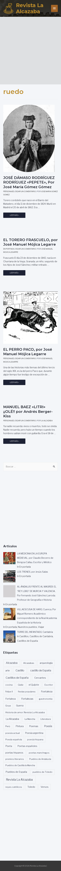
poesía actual (12, 733)
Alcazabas (28, 663)
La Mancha (30, 719)
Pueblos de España (16, 771)
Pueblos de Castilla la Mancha (20, 765)
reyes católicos (13, 787)
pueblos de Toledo (42, 772)
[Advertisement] (30, 49)
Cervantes (40, 677)
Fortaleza (11, 699)
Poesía (48, 726)
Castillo (20, 670)
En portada (8, 249)
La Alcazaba (12, 718)
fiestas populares (26, 691)
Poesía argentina (34, 733)
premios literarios (14, 759)
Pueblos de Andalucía (40, 759)
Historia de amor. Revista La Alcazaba (25, 712)
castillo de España (40, 670)
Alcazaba (11, 662)
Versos (44, 787)
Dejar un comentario (25, 191)
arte (7, 670)
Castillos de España (17, 677)
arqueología (46, 663)
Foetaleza (46, 691)
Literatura (46, 719)
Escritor (49, 684)
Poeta (9, 746)
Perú (7, 726)
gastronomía (45, 699)
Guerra (19, 705)
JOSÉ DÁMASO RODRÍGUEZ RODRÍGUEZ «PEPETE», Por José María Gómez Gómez (29, 182)
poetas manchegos (39, 752)
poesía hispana (35, 739)
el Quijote (34, 684)
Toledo (31, 786)
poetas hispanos (14, 752)
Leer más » (14, 216)
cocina (9, 684)
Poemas (33, 726)
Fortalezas (27, 698)
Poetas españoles (27, 746)
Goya (8, 705)
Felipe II (9, 691)
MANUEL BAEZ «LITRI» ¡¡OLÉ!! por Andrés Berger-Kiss (28, 411)
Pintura (20, 726)
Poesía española (13, 739)
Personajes (8, 191)
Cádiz (20, 684)
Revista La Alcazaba (29, 8)
